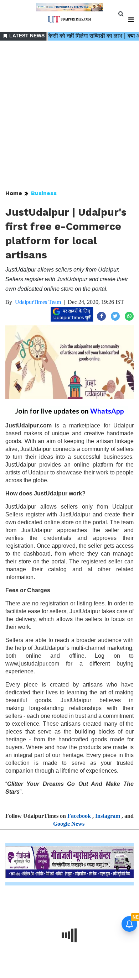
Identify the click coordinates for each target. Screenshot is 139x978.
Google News (68, 824)
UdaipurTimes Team (38, 302)
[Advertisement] (69, 115)
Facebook (79, 816)
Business (44, 193)
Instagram (107, 816)
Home (13, 193)
